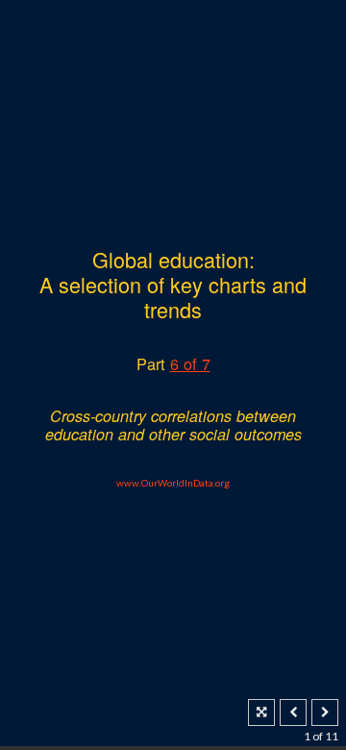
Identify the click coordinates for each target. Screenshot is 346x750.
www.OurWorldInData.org (173, 482)
